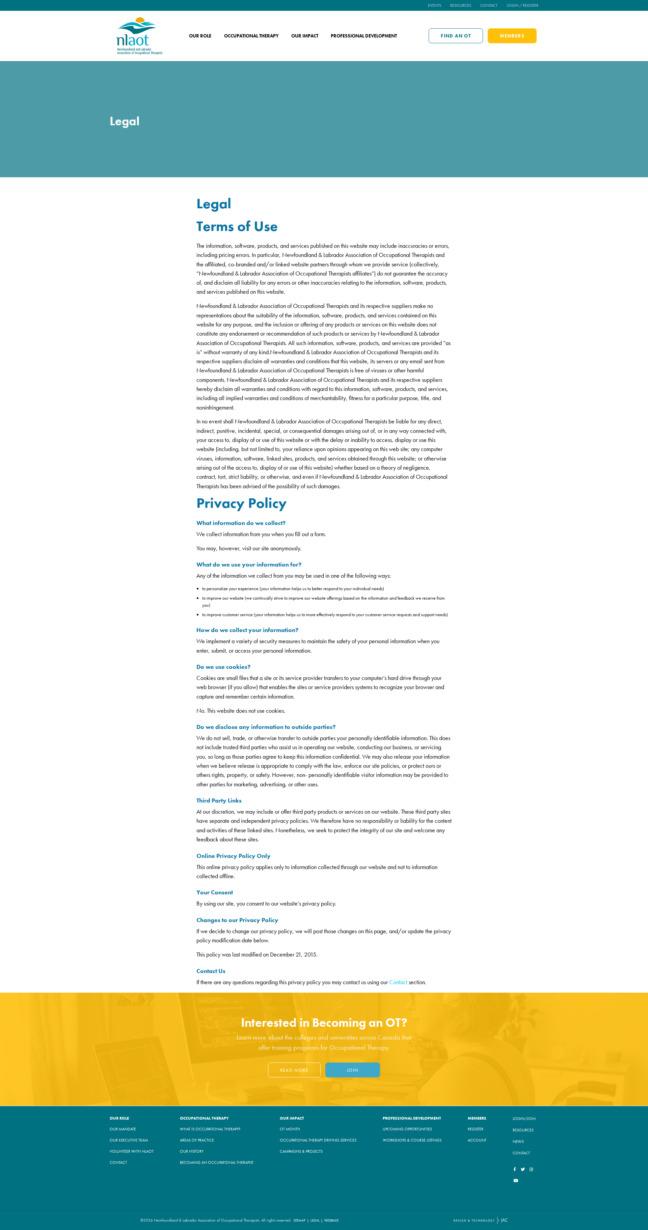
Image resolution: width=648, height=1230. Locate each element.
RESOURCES (523, 1130)
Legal (315, 1221)
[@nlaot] (531, 1170)
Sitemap (299, 1221)
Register (475, 1129)
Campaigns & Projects (301, 1151)
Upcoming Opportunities (407, 1129)
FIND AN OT (456, 36)
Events (434, 5)
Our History (192, 1151)
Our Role (200, 36)
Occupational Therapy (251, 36)
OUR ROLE (119, 1118)
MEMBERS (512, 36)
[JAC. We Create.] (481, 1220)
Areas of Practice (197, 1140)
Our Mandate (123, 1129)
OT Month (290, 1129)
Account (477, 1140)
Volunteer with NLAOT (132, 1151)
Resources (460, 5)
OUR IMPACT (292, 1118)
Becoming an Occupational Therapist (216, 1162)
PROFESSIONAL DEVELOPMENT (412, 1118)
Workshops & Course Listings (412, 1140)
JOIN (353, 1070)
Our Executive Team (129, 1140)
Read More (294, 1070)
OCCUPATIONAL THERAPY (204, 1118)
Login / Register (522, 5)
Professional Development (364, 36)
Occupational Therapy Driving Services (318, 1140)
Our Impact (304, 36)
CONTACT (521, 1153)
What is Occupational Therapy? (210, 1129)
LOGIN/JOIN (524, 1118)
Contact (488, 5)
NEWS (518, 1141)
